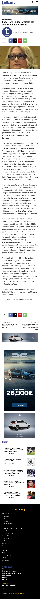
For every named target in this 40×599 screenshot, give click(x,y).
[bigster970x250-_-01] (20, 10)
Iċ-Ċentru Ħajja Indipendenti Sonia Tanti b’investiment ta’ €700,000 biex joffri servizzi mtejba (30, 327)
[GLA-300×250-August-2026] (19, 425)
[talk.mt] (7, 32)
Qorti (10, 19)
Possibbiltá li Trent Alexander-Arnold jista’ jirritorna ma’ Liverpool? (12, 493)
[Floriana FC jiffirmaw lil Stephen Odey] (31, 462)
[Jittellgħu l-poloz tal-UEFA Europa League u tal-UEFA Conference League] (31, 473)
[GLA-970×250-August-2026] (20, 337)
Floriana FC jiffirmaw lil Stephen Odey (12, 460)
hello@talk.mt (6, 583)
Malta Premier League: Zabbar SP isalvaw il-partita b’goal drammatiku (14, 449)
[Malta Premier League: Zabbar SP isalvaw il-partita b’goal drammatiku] (31, 451)
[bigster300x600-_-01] (19, 380)
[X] (15, 40)
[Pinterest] (20, 40)
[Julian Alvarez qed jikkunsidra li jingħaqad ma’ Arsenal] (31, 484)
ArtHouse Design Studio (16, 594)
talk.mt (18, 32)
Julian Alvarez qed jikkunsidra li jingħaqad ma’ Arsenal (14, 482)
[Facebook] (11, 40)
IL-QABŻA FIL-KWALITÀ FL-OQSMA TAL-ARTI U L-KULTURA (10, 326)
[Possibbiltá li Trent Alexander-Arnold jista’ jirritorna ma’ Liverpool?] (31, 495)
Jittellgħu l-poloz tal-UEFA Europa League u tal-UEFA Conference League (13, 471)
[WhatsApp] (25, 40)
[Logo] (7, 567)
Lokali (4, 19)
